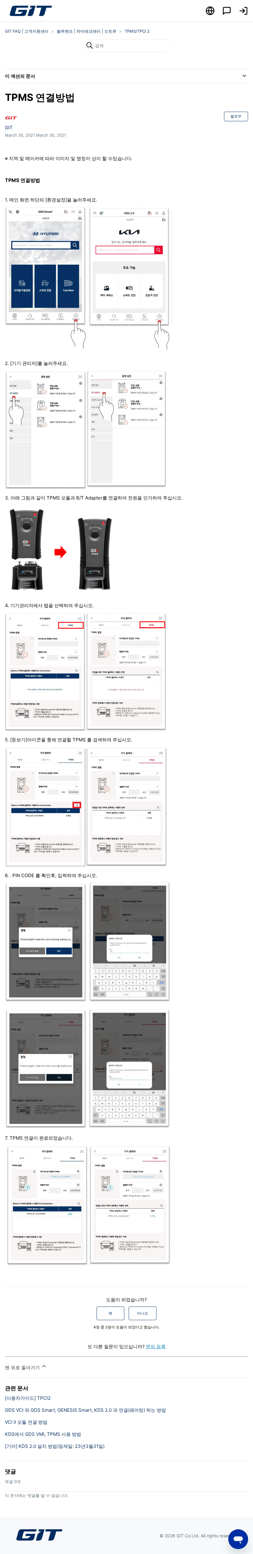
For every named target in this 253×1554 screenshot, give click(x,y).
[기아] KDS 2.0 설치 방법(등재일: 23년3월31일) (55, 1446)
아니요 (142, 1313)
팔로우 (236, 116)
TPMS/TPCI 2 (137, 31)
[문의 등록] (226, 10)
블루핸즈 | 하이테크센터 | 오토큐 (86, 31)
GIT (9, 128)
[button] (243, 10)
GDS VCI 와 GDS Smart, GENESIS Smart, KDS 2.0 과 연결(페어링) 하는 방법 (85, 1410)
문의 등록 (156, 1346)
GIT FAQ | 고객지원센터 (26, 31)
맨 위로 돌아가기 (23, 1367)
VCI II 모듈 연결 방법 (26, 1422)
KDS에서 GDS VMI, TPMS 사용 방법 (43, 1434)
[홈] (30, 10)
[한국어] (210, 10)
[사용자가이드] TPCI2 (28, 1398)
